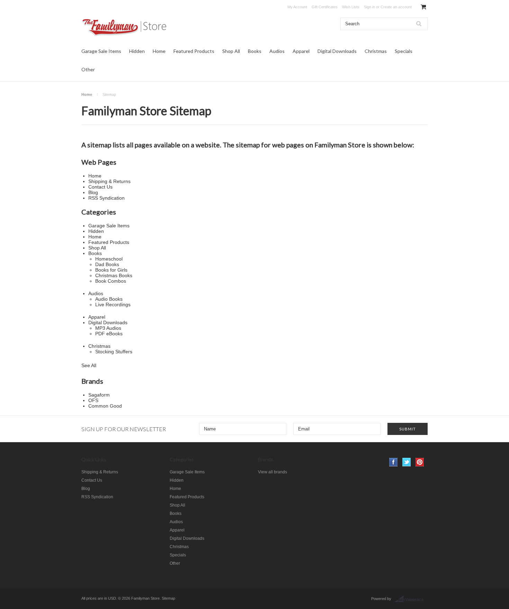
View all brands (272, 472)
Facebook (393, 462)
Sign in (369, 7)
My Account (297, 7)
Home (159, 51)
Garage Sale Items (101, 51)
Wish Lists (350, 7)
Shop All (231, 51)
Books (254, 51)
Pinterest (420, 462)
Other (88, 69)
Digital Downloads (337, 51)
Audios (277, 51)
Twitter (406, 462)
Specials (403, 51)
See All (88, 365)
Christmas (376, 51)
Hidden (137, 51)
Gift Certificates (325, 7)
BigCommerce (411, 599)
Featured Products (193, 51)
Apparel (301, 51)
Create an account (396, 7)
